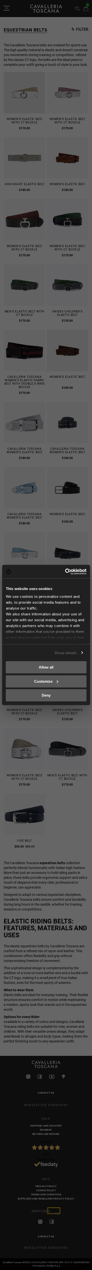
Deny (46, 695)
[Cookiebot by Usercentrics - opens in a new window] (65, 571)
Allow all (46, 667)
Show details (65, 652)
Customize (43, 681)
